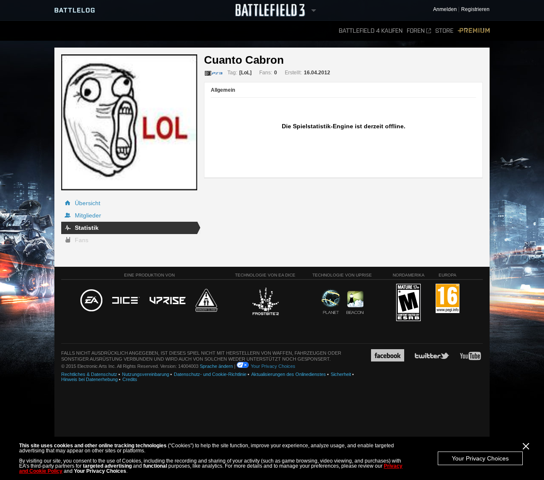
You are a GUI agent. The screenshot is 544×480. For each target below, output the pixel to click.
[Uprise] (168, 301)
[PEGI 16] (447, 299)
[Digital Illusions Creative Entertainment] (126, 301)
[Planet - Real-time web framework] (331, 301)
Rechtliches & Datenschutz (89, 374)
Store (444, 30)
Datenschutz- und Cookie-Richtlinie (210, 374)
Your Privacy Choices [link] (273, 366)
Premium (474, 31)
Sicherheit (341, 374)
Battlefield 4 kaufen (370, 30)
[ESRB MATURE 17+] (408, 303)
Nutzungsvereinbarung (145, 374)
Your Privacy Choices (480, 458)
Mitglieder (88, 215)
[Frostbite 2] (265, 302)
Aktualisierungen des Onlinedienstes (288, 374)
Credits (129, 379)
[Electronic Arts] (91, 300)
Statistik (87, 227)
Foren (416, 30)
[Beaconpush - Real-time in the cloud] (354, 303)
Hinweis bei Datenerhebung (89, 379)
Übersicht (87, 203)
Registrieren (475, 9)
